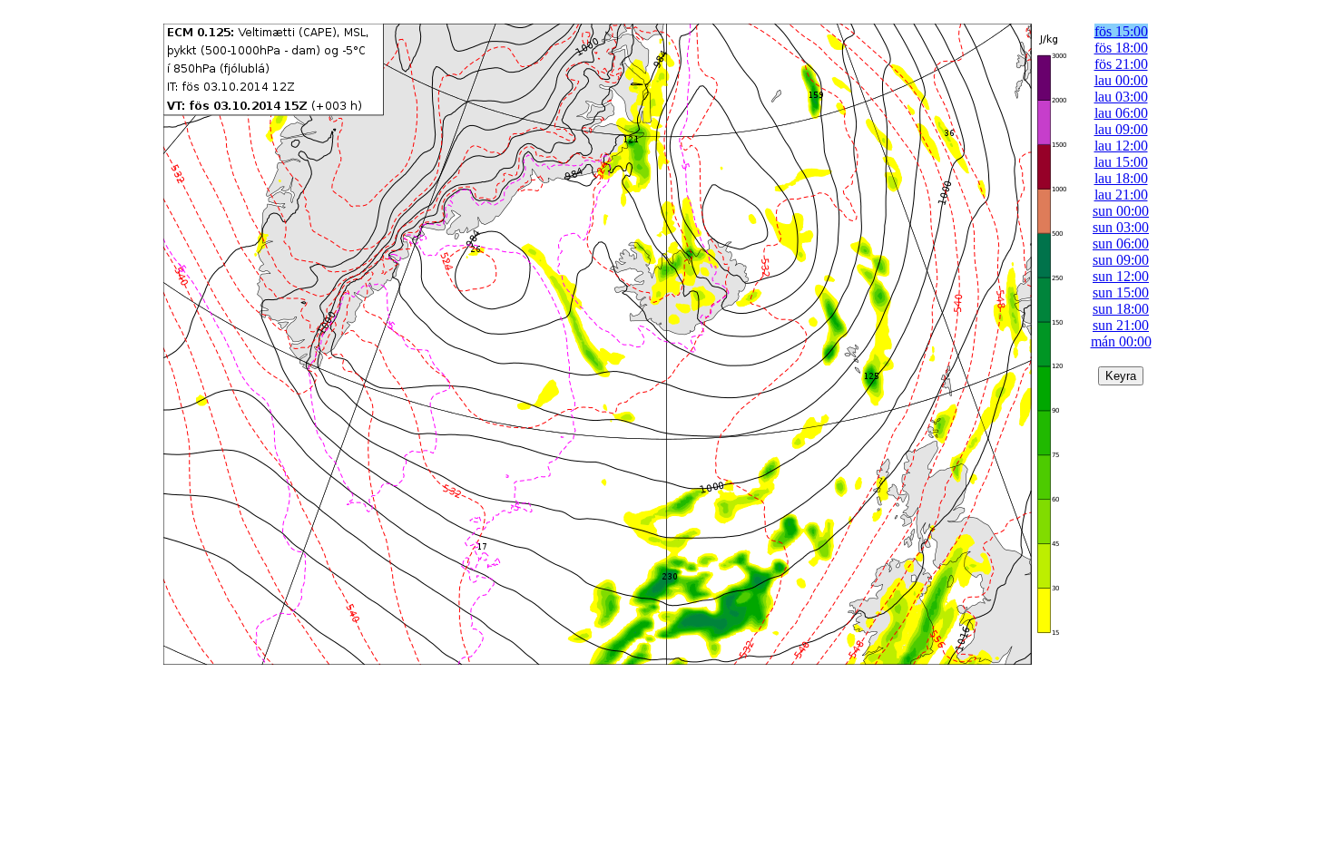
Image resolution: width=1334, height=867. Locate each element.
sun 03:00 (1121, 227)
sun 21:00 (1121, 325)
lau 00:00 (1121, 80)
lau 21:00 (1121, 194)
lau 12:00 (1121, 145)
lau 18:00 (1121, 178)
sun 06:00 (1121, 243)
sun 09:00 (1121, 260)
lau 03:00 (1121, 96)
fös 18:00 (1121, 47)
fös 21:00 (1121, 64)
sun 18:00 (1121, 309)
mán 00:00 (1121, 341)
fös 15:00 (1121, 31)
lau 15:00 (1121, 162)
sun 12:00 (1121, 276)
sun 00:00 (1121, 211)
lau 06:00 (1121, 113)
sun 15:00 (1121, 292)
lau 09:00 (1121, 129)
